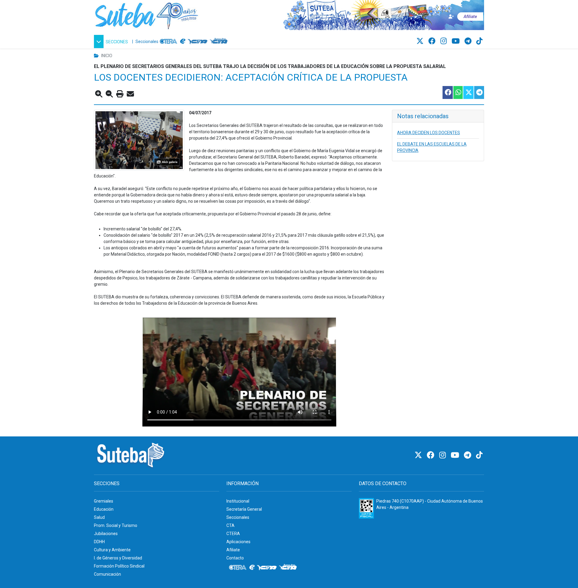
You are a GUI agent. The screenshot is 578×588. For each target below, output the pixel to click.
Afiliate (233, 549)
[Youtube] (456, 41)
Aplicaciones (238, 541)
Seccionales (146, 41)
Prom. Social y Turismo (115, 525)
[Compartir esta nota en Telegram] (479, 92)
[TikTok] (479, 41)
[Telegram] (469, 41)
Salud (99, 517)
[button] (112, 41)
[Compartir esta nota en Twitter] (468, 92)
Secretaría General (244, 509)
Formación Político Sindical (119, 566)
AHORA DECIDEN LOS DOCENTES (428, 132)
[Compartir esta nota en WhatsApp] (458, 92)
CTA (230, 525)
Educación (103, 509)
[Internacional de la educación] (182, 41)
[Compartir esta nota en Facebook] (447, 92)
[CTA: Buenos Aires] (219, 41)
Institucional (237, 501)
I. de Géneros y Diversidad (118, 558)
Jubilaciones (106, 533)
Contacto (235, 558)
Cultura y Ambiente (112, 549)
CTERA (233, 533)
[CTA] (197, 41)
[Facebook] (432, 41)
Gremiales (103, 501)
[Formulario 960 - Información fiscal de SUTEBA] (366, 508)
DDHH (99, 541)
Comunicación (107, 574)
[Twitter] (420, 41)
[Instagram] (444, 41)
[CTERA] (169, 41)
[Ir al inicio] (146, 14)
